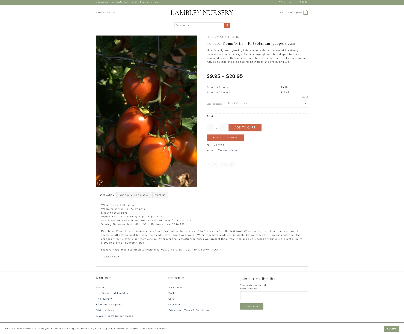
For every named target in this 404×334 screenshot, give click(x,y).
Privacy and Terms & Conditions (188, 310)
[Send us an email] (303, 2)
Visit (110, 12)
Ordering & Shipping (109, 304)
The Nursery (104, 298)
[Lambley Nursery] (202, 12)
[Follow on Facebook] (297, 2)
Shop (99, 12)
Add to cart (244, 127)
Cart (171, 298)
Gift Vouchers (286, 2)
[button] (298, 12)
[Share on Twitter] (214, 164)
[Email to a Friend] (220, 164)
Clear (305, 97)
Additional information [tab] (134, 195)
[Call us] (306, 2)
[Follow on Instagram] (300, 2)
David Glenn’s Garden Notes (114, 316)
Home (210, 37)
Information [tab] (106, 195)
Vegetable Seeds (228, 37)
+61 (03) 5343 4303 (155, 2)
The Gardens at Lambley (112, 293)
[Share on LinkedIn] (231, 164)
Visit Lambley (105, 310)
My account (175, 287)
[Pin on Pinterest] (225, 164)
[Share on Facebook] (209, 164)
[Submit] (227, 25)
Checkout (174, 304)
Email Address (250, 288)
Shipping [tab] (160, 195)
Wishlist (173, 293)
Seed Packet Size (214, 104)
